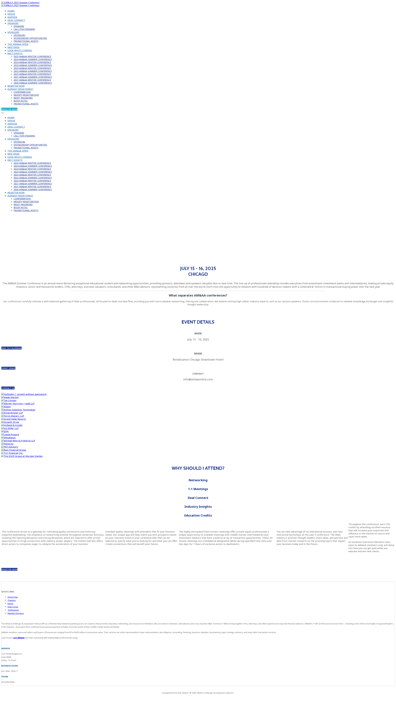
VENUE (11, 13)
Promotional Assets (26, 41)
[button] (9, 109)
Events (10, 603)
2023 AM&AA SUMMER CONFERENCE (33, 65)
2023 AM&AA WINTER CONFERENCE (32, 68)
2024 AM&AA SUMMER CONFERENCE (33, 59)
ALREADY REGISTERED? (20, 89)
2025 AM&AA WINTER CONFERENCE (32, 56)
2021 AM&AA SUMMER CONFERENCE (33, 77)
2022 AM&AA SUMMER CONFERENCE (33, 71)
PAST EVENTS (14, 53)
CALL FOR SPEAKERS (24, 29)
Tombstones (13, 610)
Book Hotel (21, 100)
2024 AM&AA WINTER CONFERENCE (32, 62)
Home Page (13, 597)
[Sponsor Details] (24, 394)
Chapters (12, 600)
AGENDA (12, 17)
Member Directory (16, 613)
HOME (11, 10)
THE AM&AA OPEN (17, 44)
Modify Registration (26, 94)
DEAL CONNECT (16, 20)
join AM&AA (18, 637)
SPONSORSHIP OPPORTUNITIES (30, 38)
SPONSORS (13, 32)
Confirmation (22, 92)
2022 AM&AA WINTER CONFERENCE (32, 74)
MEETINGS (13, 47)
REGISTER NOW (16, 85)
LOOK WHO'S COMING (19, 50)
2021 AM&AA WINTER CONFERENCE (32, 79)
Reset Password (23, 97)
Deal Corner (13, 607)
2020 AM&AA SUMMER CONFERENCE (33, 82)
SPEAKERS (13, 23)
